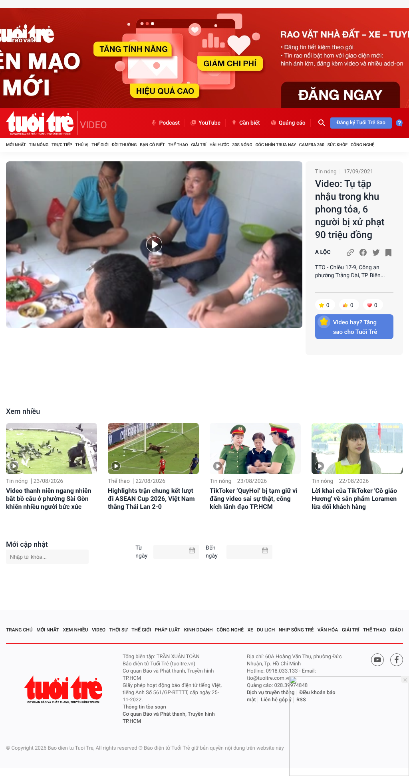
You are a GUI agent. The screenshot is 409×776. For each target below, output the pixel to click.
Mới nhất (16, 144)
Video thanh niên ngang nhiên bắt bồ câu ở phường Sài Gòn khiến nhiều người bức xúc (48, 498)
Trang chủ (19, 630)
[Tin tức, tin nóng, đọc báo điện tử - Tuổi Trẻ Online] (41, 123)
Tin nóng (39, 144)
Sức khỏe (337, 144)
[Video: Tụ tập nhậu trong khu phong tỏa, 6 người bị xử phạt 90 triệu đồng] (154, 244)
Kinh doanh (198, 630)
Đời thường (124, 144)
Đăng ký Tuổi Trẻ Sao (361, 123)
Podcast (169, 123)
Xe (250, 630)
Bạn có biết (152, 144)
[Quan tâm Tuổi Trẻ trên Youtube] (377, 659)
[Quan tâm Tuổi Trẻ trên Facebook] (396, 659)
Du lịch (266, 630)
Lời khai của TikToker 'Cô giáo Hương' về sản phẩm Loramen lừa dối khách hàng (354, 498)
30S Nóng (242, 144)
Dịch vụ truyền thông (270, 693)
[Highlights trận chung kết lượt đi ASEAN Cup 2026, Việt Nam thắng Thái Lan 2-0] (153, 448)
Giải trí (198, 144)
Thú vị (81, 144)
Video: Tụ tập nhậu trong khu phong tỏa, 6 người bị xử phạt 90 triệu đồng (350, 209)
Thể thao (178, 144)
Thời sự (118, 630)
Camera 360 (311, 144)
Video (98, 630)
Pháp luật (168, 630)
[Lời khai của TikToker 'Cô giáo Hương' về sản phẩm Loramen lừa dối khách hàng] (357, 448)
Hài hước (219, 144)
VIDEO (93, 125)
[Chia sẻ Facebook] (363, 252)
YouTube (209, 123)
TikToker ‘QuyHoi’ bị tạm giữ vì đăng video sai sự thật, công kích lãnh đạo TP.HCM (254, 498)
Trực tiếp (62, 144)
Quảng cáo (292, 123)
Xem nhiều (23, 411)
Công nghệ (362, 144)
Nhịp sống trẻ (296, 630)
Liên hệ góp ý (276, 700)
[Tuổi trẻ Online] (64, 689)
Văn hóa (328, 630)
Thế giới (100, 144)
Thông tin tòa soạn (144, 707)
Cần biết (249, 123)
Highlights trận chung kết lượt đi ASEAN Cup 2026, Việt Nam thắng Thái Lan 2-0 (151, 498)
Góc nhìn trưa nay (275, 144)
